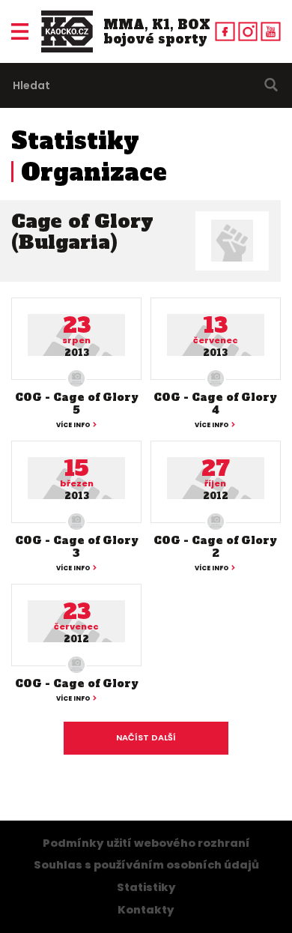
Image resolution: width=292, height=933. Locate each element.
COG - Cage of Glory (77, 683)
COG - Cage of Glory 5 (77, 403)
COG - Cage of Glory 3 (77, 547)
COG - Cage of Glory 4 (215, 403)
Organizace (94, 172)
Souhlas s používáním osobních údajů (146, 864)
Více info (73, 425)
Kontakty (146, 909)
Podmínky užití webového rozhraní (146, 843)
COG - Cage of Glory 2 (215, 547)
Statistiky (75, 141)
